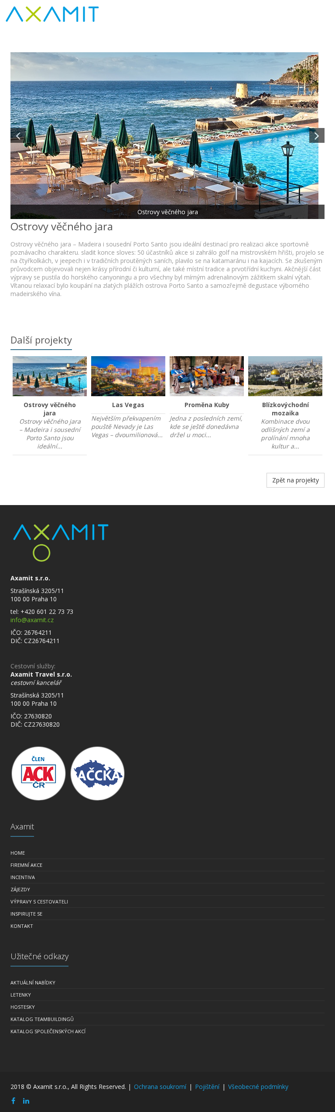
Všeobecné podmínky (258, 1086)
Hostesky (22, 1007)
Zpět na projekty (295, 480)
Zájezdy (20, 889)
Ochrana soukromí (160, 1086)
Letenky (20, 994)
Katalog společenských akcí (47, 1031)
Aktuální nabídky (32, 982)
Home (17, 852)
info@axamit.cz (32, 620)
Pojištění (207, 1086)
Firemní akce (26, 865)
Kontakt (21, 926)
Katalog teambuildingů (42, 1019)
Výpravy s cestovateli (39, 901)
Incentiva (22, 877)
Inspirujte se (26, 913)
